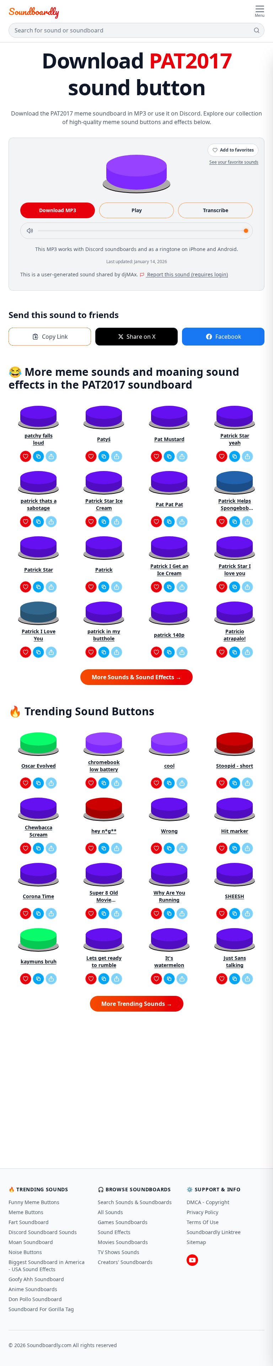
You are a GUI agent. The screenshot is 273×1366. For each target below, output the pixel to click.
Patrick (104, 569)
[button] (136, 171)
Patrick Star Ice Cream (104, 504)
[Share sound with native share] (51, 456)
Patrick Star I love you (235, 570)
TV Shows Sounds (118, 1252)
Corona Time (38, 896)
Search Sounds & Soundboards (135, 1202)
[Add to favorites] (25, 456)
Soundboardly (34, 11)
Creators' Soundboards (125, 1262)
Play (137, 210)
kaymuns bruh (39, 961)
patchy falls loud (39, 439)
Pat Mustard (169, 439)
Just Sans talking (235, 961)
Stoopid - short (234, 765)
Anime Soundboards (33, 1289)
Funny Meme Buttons (34, 1202)
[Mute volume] (30, 231)
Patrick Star (38, 569)
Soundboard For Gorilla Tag (41, 1309)
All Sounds (110, 1212)
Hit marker (234, 831)
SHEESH (234, 896)
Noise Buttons (25, 1252)
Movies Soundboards (123, 1242)
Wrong (169, 831)
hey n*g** (104, 831)
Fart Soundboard (29, 1222)
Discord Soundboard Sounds (43, 1232)
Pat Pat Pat (169, 504)
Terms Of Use (203, 1222)
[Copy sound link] (38, 456)
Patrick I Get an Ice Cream (169, 570)
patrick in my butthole (103, 635)
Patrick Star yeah (234, 439)
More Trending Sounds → (136, 1004)
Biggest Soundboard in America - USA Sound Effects (47, 1266)
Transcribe (215, 210)
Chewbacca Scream (38, 831)
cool (169, 765)
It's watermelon (169, 961)
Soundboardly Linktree (214, 1232)
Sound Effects (114, 1232)
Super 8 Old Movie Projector (104, 896)
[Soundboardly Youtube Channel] (192, 1260)
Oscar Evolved (38, 765)
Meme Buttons (26, 1212)
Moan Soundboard (31, 1242)
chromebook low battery (104, 766)
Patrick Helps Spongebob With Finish (234, 504)
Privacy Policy (202, 1212)
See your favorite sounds (233, 162)
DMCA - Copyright (208, 1202)
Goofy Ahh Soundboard (36, 1279)
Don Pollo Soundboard (35, 1299)
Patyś (104, 439)
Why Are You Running (169, 896)
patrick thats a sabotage (39, 504)
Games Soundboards (123, 1222)
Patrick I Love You (38, 635)
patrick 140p (169, 634)
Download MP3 (57, 210)
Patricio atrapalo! (235, 635)
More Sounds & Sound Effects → (136, 677)
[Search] (256, 30)
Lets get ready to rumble (104, 961)
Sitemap (196, 1242)
